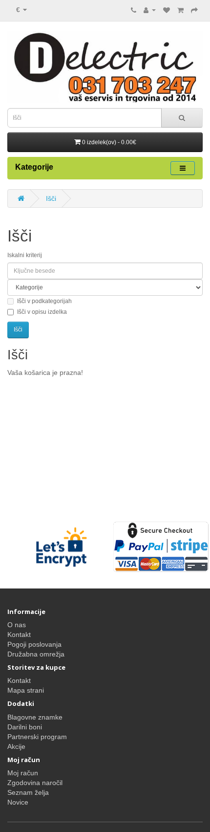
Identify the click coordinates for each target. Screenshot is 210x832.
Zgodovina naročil (35, 783)
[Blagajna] (194, 10)
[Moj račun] (150, 10)
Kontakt (19, 634)
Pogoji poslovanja (34, 644)
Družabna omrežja (35, 654)
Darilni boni (24, 727)
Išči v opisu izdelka (42, 311)
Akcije (16, 746)
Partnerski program (37, 737)
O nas (16, 625)
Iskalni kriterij (24, 255)
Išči (51, 198)
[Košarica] (180, 10)
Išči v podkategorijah (44, 301)
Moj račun (22, 773)
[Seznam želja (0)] (166, 10)
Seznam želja (28, 792)
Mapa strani (25, 690)
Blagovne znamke (35, 717)
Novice (17, 802)
